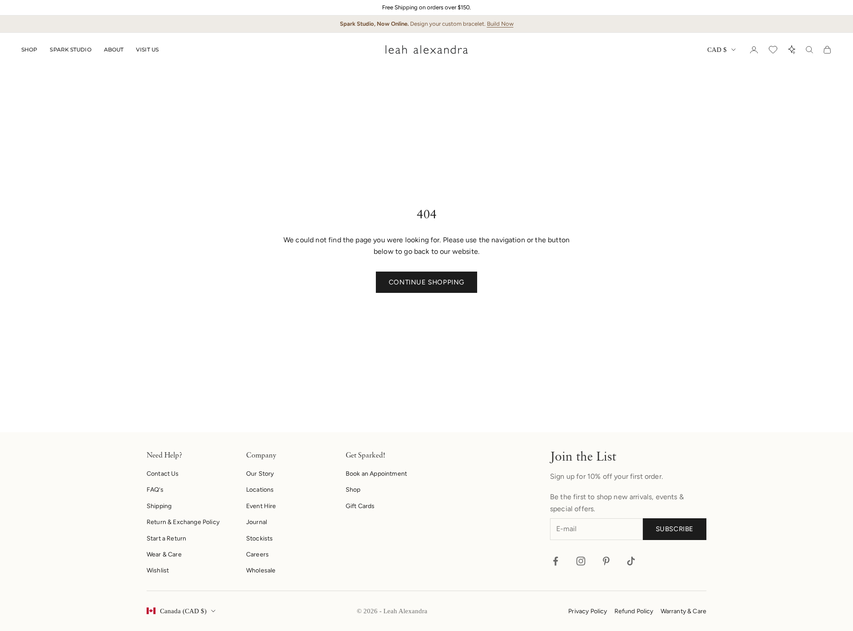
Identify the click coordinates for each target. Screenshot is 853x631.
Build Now (500, 23)
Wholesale (260, 570)
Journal (256, 522)
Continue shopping (426, 282)
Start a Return (166, 538)
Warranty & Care (683, 611)
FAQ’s (155, 489)
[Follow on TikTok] (631, 561)
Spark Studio (70, 49)
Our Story (260, 473)
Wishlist (158, 570)
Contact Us (163, 473)
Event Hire (261, 506)
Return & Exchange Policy (183, 522)
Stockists (259, 538)
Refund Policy (634, 611)
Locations (260, 489)
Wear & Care (164, 554)
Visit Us (147, 49)
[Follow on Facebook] (555, 561)
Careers (257, 554)
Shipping (159, 506)
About (114, 49)
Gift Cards (360, 506)
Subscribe (675, 529)
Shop (29, 49)
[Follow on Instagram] (580, 561)
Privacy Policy (587, 611)
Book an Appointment (376, 473)
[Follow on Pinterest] (606, 561)
